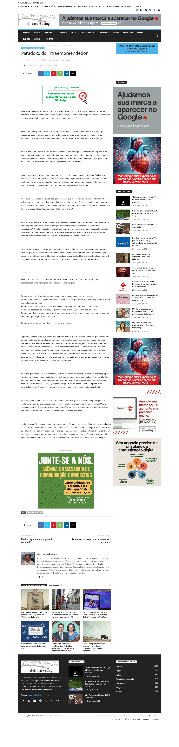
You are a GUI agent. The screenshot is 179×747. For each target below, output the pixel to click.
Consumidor (121, 683)
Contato (138, 6)
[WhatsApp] (154, 10)
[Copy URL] (86, 73)
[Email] (73, 73)
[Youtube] (159, 10)
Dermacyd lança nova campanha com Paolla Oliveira (142, 256)
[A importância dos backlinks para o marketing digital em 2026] (35, 631)
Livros (140, 33)
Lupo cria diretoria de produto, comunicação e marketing (142, 325)
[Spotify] (146, 10)
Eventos (26, 39)
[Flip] (79, 73)
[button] (157, 36)
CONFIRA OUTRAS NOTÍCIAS (34, 585)
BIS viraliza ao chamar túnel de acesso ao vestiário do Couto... (144, 213)
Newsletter (82, 6)
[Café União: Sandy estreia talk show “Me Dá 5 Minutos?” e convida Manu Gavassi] (123, 272)
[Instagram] (137, 10)
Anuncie (128, 6)
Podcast (103, 33)
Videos (116, 33)
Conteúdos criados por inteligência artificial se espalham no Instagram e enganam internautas (63, 647)
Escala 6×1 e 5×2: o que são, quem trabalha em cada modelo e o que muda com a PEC (66, 614)
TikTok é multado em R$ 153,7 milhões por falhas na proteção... (144, 199)
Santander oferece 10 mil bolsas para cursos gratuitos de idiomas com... (144, 284)
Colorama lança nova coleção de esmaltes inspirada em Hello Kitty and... (145, 298)
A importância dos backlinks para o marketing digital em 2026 (33, 646)
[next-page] (109, 585)
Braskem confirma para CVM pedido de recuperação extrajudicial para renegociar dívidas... (145, 242)
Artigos (61, 33)
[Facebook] (133, 10)
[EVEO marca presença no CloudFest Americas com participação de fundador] (123, 313)
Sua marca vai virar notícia (43, 6)
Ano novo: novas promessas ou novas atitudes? (91, 540)
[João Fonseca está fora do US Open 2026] (123, 228)
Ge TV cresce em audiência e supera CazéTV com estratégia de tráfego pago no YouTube (96, 614)
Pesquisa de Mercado (125, 679)
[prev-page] (105, 585)
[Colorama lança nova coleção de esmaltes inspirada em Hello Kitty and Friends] (123, 299)
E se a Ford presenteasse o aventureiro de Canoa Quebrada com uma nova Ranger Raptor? (94, 647)
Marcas (119, 692)
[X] (150, 10)
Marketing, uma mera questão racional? (37, 540)
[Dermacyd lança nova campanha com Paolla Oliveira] (123, 258)
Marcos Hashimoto (41, 45)
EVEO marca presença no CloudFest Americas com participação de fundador (143, 311)
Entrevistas (128, 33)
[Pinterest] (53, 73)
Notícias (48, 33)
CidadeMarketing (30, 33)
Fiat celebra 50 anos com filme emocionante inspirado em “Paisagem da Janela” (34, 614)
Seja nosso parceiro (66, 6)
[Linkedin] (141, 10)
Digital (118, 671)
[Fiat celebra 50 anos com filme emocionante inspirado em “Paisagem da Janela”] (35, 599)
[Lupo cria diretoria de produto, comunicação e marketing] (123, 326)
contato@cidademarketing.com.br (42, 695)
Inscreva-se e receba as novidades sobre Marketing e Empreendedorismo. (137, 48)
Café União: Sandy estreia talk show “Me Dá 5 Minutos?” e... (145, 270)
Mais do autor (54, 585)
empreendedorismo (35, 512)
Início (23, 45)
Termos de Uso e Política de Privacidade (106, 6)
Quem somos (23, 6)
